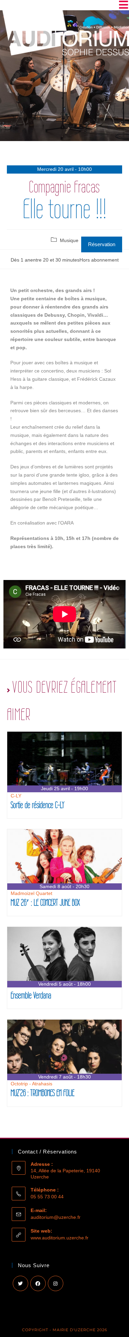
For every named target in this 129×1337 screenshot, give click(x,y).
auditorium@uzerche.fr (55, 1217)
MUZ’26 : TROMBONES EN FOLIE (42, 1092)
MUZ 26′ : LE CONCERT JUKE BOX (45, 902)
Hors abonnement (99, 260)
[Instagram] (55, 1283)
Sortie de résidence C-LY (37, 804)
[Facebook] (38, 1283)
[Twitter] (20, 1283)
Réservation (101, 244)
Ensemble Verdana (31, 995)
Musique (69, 240)
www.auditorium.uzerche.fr (59, 1237)
